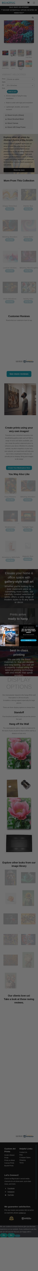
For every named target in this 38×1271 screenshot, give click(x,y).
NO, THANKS (28, 643)
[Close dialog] (37, 626)
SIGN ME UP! (28, 640)
